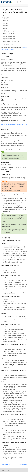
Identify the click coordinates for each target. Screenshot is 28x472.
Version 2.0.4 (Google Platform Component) (11, 44)
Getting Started (23, 464)
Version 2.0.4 (5, 23)
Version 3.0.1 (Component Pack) (9, 36)
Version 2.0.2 (5, 26)
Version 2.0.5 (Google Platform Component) (11, 43)
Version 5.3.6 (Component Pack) (9, 35)
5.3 (25, 5)
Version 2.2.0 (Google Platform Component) (11, 39)
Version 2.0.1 (5, 28)
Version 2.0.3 (5, 25)
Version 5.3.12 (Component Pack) (9, 31)
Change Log (4, 30)
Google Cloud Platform (6, 464)
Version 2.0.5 (5, 22)
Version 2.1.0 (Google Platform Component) (11, 41)
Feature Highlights (5, 17)
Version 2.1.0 (5, 20)
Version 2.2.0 (5, 18)
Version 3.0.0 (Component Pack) (9, 38)
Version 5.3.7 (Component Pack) (9, 33)
